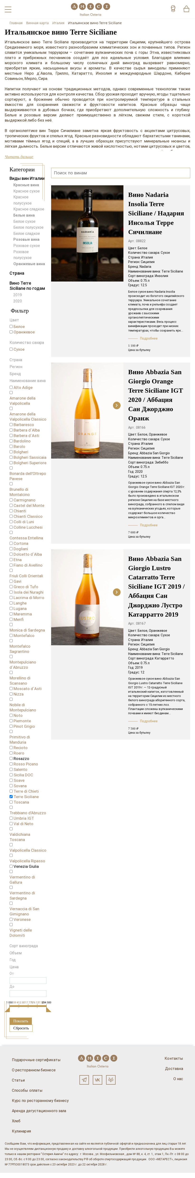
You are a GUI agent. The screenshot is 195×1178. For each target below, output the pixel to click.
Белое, (143, 434)
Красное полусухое (22, 200)
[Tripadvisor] (111, 1080)
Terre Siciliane (172, 271)
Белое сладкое (26, 233)
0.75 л (145, 280)
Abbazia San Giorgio (155, 453)
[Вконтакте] (97, 1080)
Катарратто (164, 658)
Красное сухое (26, 191)
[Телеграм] (84, 1080)
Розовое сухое (26, 245)
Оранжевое (158, 434)
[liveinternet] (10, 1175)
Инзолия (161, 276)
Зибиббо (161, 462)
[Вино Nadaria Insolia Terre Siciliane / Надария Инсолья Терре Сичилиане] (87, 233)
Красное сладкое (28, 209)
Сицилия (148, 262)
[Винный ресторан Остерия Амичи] (90, 9)
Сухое (165, 253)
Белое (142, 248)
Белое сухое (24, 221)
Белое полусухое (28, 227)
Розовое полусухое (22, 255)
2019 (17, 295)
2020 (17, 301)
